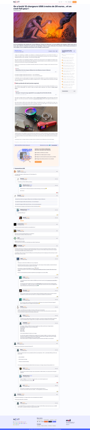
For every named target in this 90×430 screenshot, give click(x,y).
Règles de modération (44, 425)
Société (18, 424)
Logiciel (18, 423)
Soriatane (19, 394)
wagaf (21, 258)
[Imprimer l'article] (57, 51)
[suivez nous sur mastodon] (39, 421)
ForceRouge (19, 245)
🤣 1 (57, 296)
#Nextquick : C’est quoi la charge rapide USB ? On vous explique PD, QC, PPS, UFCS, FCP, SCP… (34, 92)
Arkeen (21, 306)
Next (20, 423)
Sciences (26, 423)
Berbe (21, 349)
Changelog (54, 425)
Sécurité (15, 424)
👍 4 (57, 255)
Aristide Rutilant (20, 223)
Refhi (24, 368)
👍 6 (57, 214)
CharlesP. (22, 178)
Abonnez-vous (38, 161)
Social (23, 423)
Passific (18, 171)
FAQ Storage (50, 425)
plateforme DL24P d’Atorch (41, 97)
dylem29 (24, 217)
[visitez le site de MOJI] (68, 420)
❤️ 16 (57, 192)
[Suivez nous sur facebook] (41, 421)
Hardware (17, 68)
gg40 (18, 237)
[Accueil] (16, 2)
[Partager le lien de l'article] (74, 51)
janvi (18, 343)
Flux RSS (46, 421)
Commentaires (65, 91)
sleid (21, 402)
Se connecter (54, 145)
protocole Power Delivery (37, 98)
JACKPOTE (25, 322)
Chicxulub (25, 290)
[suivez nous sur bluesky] (37, 421)
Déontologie (38, 425)
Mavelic (18, 230)
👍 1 (57, 287)
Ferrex (24, 315)
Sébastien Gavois (18, 50)
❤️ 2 (57, 382)
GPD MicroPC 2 (39, 283)
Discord (55, 421)
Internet (15, 423)
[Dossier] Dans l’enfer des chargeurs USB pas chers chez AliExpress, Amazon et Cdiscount (33, 70)
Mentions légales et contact (57, 429)
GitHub (51, 421)
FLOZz (24, 277)
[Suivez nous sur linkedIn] (43, 421)
